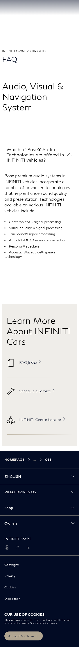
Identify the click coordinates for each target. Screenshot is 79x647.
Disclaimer (12, 598)
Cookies (10, 587)
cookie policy (48, 623)
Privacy (9, 576)
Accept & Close (21, 636)
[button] (39, 154)
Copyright (11, 565)
